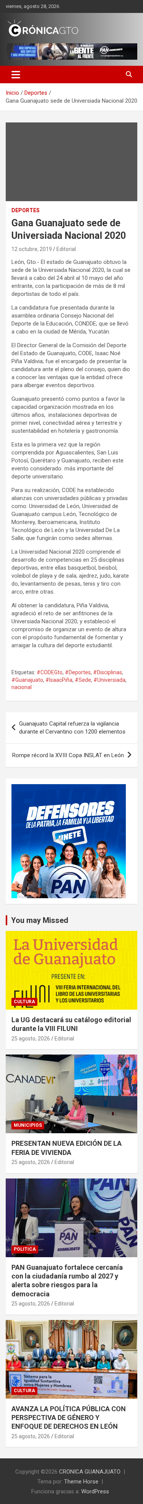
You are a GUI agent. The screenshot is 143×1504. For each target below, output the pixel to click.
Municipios (28, 1125)
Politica (25, 1249)
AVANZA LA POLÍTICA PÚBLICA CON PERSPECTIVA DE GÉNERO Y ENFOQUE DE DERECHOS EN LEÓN (68, 1418)
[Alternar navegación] (16, 74)
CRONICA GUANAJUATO (90, 1471)
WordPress (95, 1491)
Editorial (66, 249)
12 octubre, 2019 (31, 249)
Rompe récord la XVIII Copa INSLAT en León (68, 755)
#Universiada (109, 680)
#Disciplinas (107, 672)
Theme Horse (81, 1481)
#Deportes (78, 672)
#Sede (83, 680)
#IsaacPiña (58, 680)
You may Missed (39, 920)
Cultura (24, 1001)
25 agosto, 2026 (30, 1038)
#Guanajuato (27, 680)
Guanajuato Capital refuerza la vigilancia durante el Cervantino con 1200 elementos (72, 727)
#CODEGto (50, 672)
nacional (21, 687)
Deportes (25, 210)
